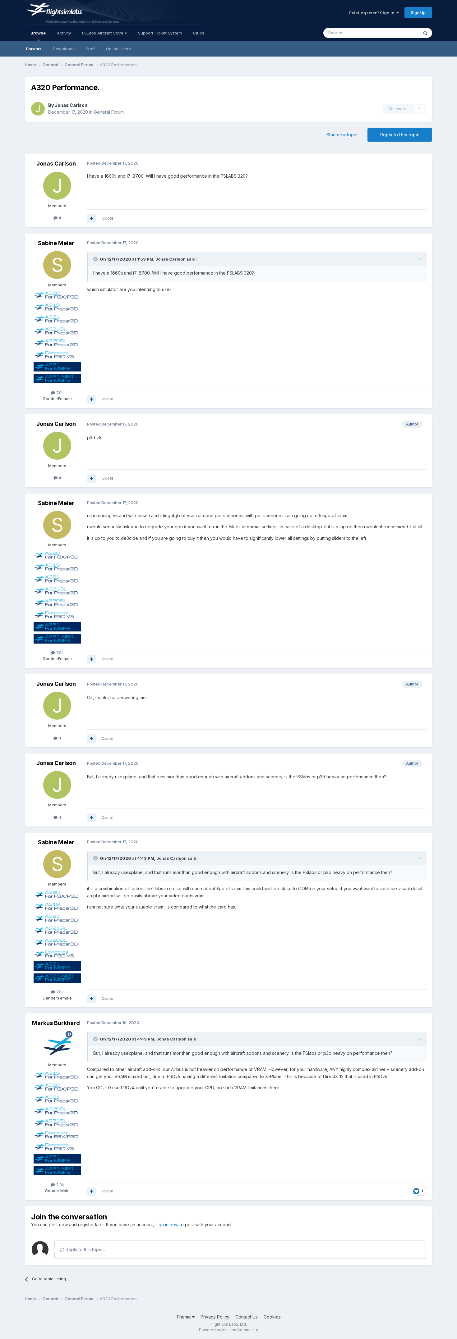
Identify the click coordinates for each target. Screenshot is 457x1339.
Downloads (64, 48)
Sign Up (418, 12)
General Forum (109, 112)
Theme (184, 1316)
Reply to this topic (399, 134)
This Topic (400, 32)
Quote (107, 218)
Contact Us (246, 1316)
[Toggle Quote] (96, 259)
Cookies (272, 1316)
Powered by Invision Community (228, 1330)
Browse (38, 32)
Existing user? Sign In (372, 12)
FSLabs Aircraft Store (103, 32)
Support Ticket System (160, 32)
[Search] (425, 33)
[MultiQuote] (91, 218)
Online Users (118, 48)
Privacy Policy (215, 1316)
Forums (34, 48)
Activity (64, 32)
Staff (90, 48)
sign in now (166, 1224)
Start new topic (341, 134)
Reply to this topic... (84, 1249)
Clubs (198, 32)
